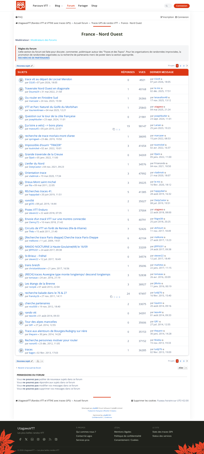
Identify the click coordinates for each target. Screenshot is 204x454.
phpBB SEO (107, 415)
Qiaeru (113, 411)
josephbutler (35, 119)
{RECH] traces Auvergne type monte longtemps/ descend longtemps (67, 274)
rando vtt (30, 312)
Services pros (82, 440)
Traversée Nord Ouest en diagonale (47, 88)
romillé (29, 200)
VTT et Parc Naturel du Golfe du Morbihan (51, 107)
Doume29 (34, 91)
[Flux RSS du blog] (56, 439)
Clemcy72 (34, 222)
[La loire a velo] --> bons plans (44, 125)
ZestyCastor (35, 166)
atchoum (158, 227)
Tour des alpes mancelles (41, 321)
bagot (32, 352)
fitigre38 (158, 218)
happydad (34, 194)
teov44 (32, 315)
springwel (34, 139)
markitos (158, 264)
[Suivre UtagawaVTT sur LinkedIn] (32, 439)
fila (30, 185)
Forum (71, 5)
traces (29, 349)
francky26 (34, 296)
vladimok (34, 175)
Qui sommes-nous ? (86, 431)
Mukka (157, 339)
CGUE (32, 82)
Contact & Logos (84, 436)
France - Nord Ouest (102, 34)
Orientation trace (35, 172)
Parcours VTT (41, 5)
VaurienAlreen (36, 110)
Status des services (162, 436)
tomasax (33, 277)
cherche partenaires (37, 303)
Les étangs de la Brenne (40, 283)
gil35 (31, 203)
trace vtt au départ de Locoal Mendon (48, 79)
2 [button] (180, 65)
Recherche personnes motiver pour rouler (51, 340)
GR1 (31, 324)
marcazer (34, 100)
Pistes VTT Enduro (36, 209)
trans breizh (32, 265)
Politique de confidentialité (127, 436)
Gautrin (158, 302)
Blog (58, 5)
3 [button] (183, 65)
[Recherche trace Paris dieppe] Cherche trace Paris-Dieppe (61, 237)
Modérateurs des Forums (44, 39)
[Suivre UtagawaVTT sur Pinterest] (44, 439)
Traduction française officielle (98, 411)
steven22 (33, 212)
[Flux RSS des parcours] (50, 439)
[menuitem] (19, 17)
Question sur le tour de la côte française (50, 116)
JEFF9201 (34, 249)
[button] (187, 65)
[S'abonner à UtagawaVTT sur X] (26, 439)
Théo (31, 231)
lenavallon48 (161, 97)
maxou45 (34, 128)
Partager (83, 5)
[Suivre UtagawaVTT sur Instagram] (38, 439)
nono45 (33, 343)
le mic (157, 88)
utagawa (158, 106)
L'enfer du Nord (34, 163)
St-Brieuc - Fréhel (35, 256)
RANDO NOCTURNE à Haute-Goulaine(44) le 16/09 (56, 246)
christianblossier (37, 268)
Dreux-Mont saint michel (40, 182)
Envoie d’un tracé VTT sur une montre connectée (55, 219)
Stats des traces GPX (162, 431)
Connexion (181, 5)
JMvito (157, 283)
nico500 (33, 306)
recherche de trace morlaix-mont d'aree (50, 136)
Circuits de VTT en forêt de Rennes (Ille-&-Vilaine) (55, 228)
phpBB (95, 408)
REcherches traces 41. (38, 191)
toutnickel (34, 148)
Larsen (157, 125)
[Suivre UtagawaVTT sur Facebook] (20, 439)
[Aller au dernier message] (162, 78)
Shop (94, 5)
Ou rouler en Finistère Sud (41, 97)
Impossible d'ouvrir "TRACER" (43, 145)
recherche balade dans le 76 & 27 (46, 293)
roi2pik (32, 286)
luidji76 (158, 292)
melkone (33, 240)
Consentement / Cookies (126, 440)
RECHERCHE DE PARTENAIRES (34, 57)
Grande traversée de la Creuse (44, 154)
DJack (32, 157)
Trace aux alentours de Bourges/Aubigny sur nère (56, 331)
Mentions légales (122, 431)
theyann (33, 334)
